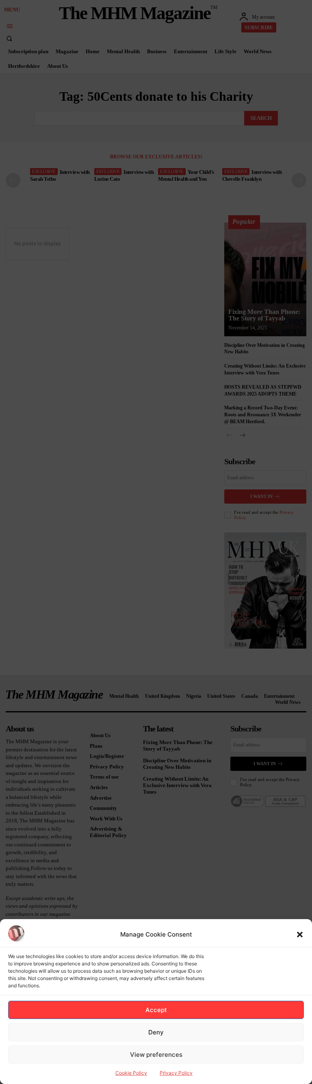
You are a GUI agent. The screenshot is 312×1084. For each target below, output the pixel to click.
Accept (156, 1010)
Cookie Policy (131, 1073)
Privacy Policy (176, 1073)
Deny (156, 1032)
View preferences (156, 1054)
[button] (300, 934)
